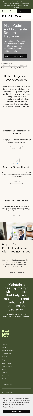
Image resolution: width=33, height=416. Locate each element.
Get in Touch (7, 384)
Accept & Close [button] (16, 411)
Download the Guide (16, 272)
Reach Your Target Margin (14, 56)
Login (5, 11)
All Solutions (5, 64)
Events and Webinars (8, 350)
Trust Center (5, 379)
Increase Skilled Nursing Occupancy (14, 66)
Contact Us (5, 357)
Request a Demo (6, 353)
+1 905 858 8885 (8, 392)
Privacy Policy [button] (8, 407)
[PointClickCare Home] (11, 16)
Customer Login (6, 363)
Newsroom (5, 344)
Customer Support (7, 366)
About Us (4, 341)
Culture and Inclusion (8, 376)
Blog (3, 360)
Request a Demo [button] (23, 11)
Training (4, 369)
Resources (5, 347)
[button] (30, 16)
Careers (4, 372)
